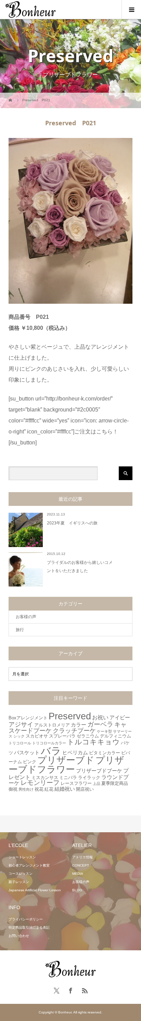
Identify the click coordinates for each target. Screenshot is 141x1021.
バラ (51, 750)
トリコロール (20, 743)
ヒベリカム (75, 752)
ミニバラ (68, 777)
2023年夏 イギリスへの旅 (72, 523)
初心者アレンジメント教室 (29, 865)
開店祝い (85, 789)
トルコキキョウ (93, 742)
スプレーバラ (62, 736)
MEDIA (77, 873)
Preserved (70, 716)
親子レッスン (19, 882)
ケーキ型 (104, 731)
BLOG (77, 890)
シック (19, 736)
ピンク (29, 761)
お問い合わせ (19, 936)
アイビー (120, 717)
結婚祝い (64, 789)
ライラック (89, 777)
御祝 (13, 789)
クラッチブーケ (74, 730)
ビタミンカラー (104, 752)
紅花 (48, 789)
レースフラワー (76, 783)
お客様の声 (26, 616)
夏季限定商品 (114, 783)
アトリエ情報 (82, 857)
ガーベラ (100, 724)
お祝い (100, 717)
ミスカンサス (44, 777)
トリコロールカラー (49, 743)
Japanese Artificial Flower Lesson (35, 890)
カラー (78, 725)
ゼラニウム (88, 736)
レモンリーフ (40, 782)
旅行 (20, 629)
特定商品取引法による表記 (29, 927)
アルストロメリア (52, 725)
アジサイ (21, 724)
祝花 (39, 789)
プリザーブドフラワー (66, 765)
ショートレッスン (22, 857)
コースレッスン (21, 873)
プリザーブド (65, 760)
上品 (96, 783)
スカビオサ (37, 736)
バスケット (27, 752)
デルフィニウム (115, 736)
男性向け (26, 789)
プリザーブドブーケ (99, 771)
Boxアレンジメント (28, 717)
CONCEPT (80, 865)
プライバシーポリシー (26, 919)
